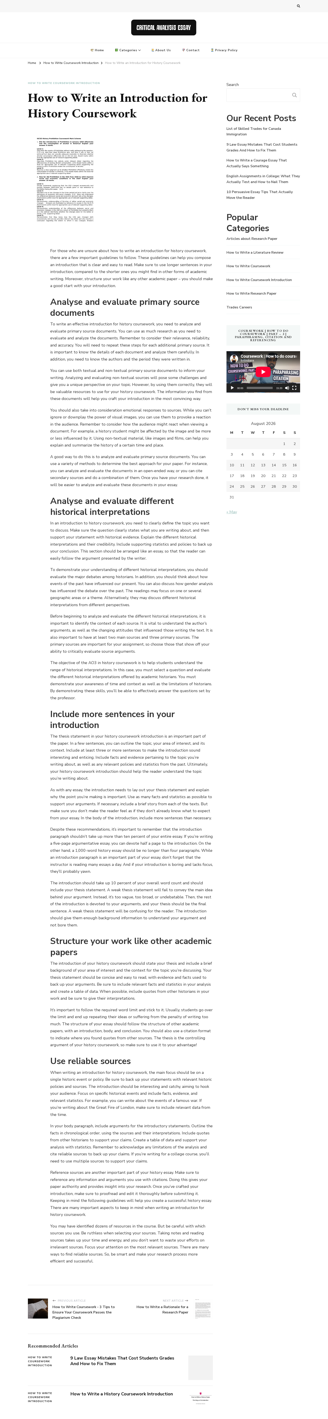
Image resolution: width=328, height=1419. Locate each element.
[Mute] (287, 388)
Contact (192, 50)
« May (231, 512)
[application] (263, 372)
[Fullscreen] (294, 388)
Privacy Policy (226, 50)
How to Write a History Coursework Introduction (121, 1394)
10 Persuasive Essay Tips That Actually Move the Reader (259, 195)
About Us (162, 50)
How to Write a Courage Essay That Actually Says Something (256, 163)
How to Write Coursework (248, 266)
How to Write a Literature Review (255, 252)
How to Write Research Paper (251, 293)
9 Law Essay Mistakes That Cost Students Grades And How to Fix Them (122, 1361)
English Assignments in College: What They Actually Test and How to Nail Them (263, 179)
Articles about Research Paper (251, 238)
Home (99, 50)
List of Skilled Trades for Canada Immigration (253, 131)
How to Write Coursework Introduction (64, 83)
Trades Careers (239, 307)
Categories (127, 50)
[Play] (232, 388)
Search (232, 84)
